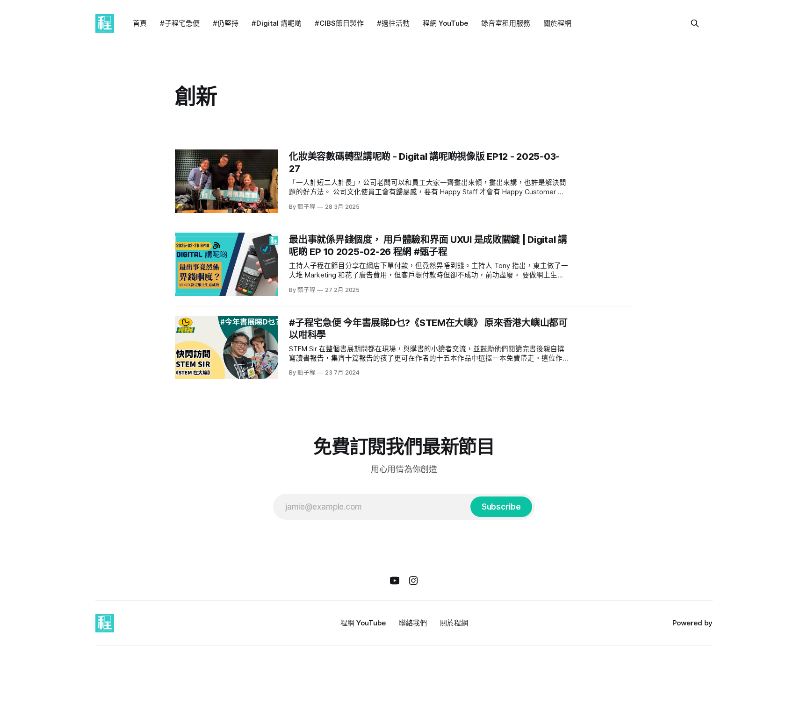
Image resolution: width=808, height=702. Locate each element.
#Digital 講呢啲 (277, 23)
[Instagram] (413, 580)
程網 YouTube (445, 23)
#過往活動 (393, 23)
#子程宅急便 (180, 23)
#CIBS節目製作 (339, 23)
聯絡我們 (413, 622)
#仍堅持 (225, 23)
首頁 (140, 23)
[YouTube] (394, 580)
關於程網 (557, 23)
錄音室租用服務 (505, 23)
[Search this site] (694, 23)
